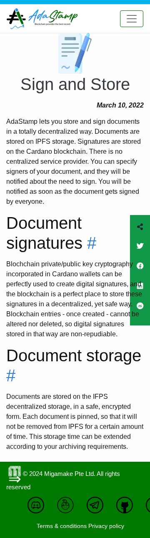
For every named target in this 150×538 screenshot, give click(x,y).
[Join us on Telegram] (97, 509)
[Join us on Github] (126, 509)
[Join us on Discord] (38, 509)
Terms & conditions (62, 526)
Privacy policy (106, 526)
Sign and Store (75, 84)
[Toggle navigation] (131, 18)
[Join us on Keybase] (67, 509)
